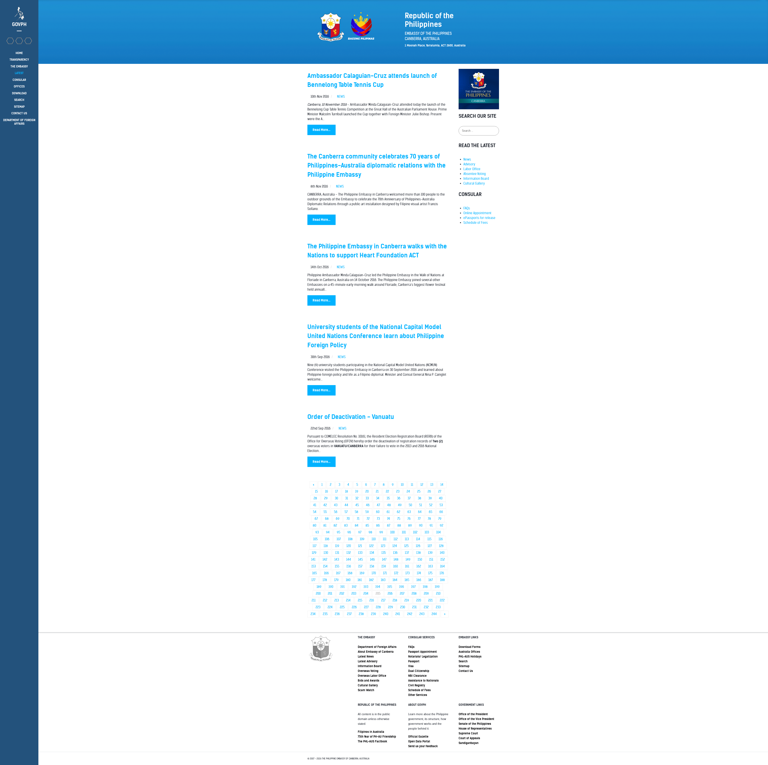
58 (356, 512)
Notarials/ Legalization (423, 656)
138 (418, 553)
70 (348, 519)
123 (383, 546)
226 (354, 607)
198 (425, 587)
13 (431, 485)
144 (348, 559)
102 (415, 532)
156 (348, 566)
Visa (411, 666)
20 (367, 491)
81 (324, 525)
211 (314, 600)
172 (396, 573)
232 (426, 607)
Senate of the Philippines (475, 724)
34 (377, 498)
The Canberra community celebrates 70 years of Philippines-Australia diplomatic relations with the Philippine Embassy (376, 165)
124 (394, 546)
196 (401, 587)
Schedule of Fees (475, 223)
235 (325, 614)
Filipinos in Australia (371, 732)
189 (319, 587)
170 (374, 573)
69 (337, 519)
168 (350, 573)
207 (402, 593)
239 (373, 614)
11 (412, 485)
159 (383, 566)
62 (398, 512)
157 (360, 566)
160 (395, 566)
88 (399, 525)
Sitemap (464, 666)
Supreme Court (468, 733)
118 (326, 546)
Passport (413, 661)
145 (360, 559)
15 (316, 491)
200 (318, 593)
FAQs (466, 208)
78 (429, 519)
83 (346, 525)
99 (381, 532)
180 (348, 580)
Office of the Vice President (476, 719)
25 (418, 491)
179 (336, 580)
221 (430, 600)
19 (356, 491)
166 (326, 573)
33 (367, 498)
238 (361, 614)
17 (336, 491)
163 (430, 566)
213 (336, 600)
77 (419, 519)
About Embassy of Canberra (376, 652)
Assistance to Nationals (423, 680)
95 (338, 532)
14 (441, 485)
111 (384, 539)
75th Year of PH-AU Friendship (377, 736)
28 (315, 498)
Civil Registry (416, 685)
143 (336, 559)
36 (398, 498)
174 (419, 573)
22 (387, 491)
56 (335, 512)
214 (348, 600)
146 (372, 559)
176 (442, 573)
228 (378, 607)
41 (314, 505)
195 (389, 587)
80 (314, 525)
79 (439, 519)
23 (397, 491)
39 (430, 498)
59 (367, 512)
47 (378, 505)
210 (438, 593)
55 (325, 512)
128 (441, 546)
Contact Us (466, 671)
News (467, 159)
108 (350, 539)
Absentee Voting (474, 174)
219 (406, 600)
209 (426, 593)
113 (407, 539)
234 (313, 614)
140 (442, 553)
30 (336, 498)
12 (421, 485)
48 (389, 505)
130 (326, 553)
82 (335, 525)
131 (337, 553)
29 (326, 498)
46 (368, 505)
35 (388, 498)
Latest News (366, 656)
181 (360, 580)
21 (377, 491)
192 (354, 587)
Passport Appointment (422, 652)
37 (409, 498)
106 (327, 539)
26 (429, 491)
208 (414, 593)
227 (366, 607)
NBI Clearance (417, 676)
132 (348, 553)
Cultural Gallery (474, 183)
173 (407, 573)
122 (371, 546)
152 (442, 559)
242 (409, 614)
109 (362, 539)
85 (367, 525)
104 (438, 532)
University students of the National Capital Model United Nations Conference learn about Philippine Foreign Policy (375, 336)
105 (315, 539)
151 (431, 559)
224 (330, 607)
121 (360, 546)
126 (418, 546)
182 (371, 580)
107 (339, 539)
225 (342, 607)
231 (414, 607)
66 (441, 512)
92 (441, 525)
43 (335, 505)
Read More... (321, 130)
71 (358, 519)
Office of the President (473, 714)
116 (441, 539)
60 (377, 512)
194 (377, 587)
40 (440, 498)
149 (408, 559)
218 (395, 600)
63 (409, 512)
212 (325, 600)
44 (346, 505)
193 (366, 587)
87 (388, 525)
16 (326, 491)
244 (434, 614)
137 (407, 553)
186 (418, 580)
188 (442, 580)
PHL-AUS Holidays (470, 656)
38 (419, 498)
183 (383, 580)
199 (437, 587)
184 (395, 580)
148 (396, 559)
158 (372, 566)
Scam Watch (366, 690)
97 (359, 532)
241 (397, 614)
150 (420, 559)
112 (396, 539)
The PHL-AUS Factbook (372, 741)
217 (383, 600)
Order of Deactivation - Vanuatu (350, 417)
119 (337, 546)
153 (313, 566)
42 (325, 505)
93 (317, 532)
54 (314, 512)
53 (441, 505)
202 (341, 593)
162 (418, 566)
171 (385, 573)
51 (420, 505)
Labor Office (471, 169)
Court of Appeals (469, 738)
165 (314, 573)
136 (395, 553)
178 (325, 580)
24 (408, 491)
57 (346, 512)
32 (356, 498)
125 (406, 546)
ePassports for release (479, 218)
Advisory (469, 164)
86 (378, 525)
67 (316, 519)
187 (430, 580)
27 (439, 491)
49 (400, 505)
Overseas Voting (368, 671)
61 (388, 512)
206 (390, 593)
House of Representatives (475, 728)
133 (360, 553)
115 (429, 539)
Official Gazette (418, 736)
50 (410, 505)
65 (430, 512)
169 (362, 573)
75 (398, 519)
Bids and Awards (368, 680)
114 (418, 539)
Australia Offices (469, 652)
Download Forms (469, 647)
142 (325, 559)
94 (328, 532)
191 (342, 587)
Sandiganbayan (468, 743)
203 (353, 593)
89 (410, 525)
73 (378, 519)
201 (330, 593)
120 (348, 546)
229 (390, 607)
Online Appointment (477, 213)
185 (407, 580)
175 (430, 573)
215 (360, 600)
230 (402, 607)
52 (430, 505)
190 (331, 587)
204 (365, 593)
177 (313, 580)
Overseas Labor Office (372, 676)
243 (421, 614)
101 (404, 532)
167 (338, 573)
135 (383, 553)
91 (431, 525)
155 (337, 566)
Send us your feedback (423, 746)
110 (374, 539)
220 (418, 600)
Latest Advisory (367, 661)
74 (388, 519)
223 (318, 607)
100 (392, 532)
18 (346, 491)
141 (313, 559)
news (341, 96)
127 (430, 546)
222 (442, 600)
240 (385, 614)
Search (463, 661)
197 (413, 587)
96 (349, 532)
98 (370, 532)
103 (427, 532)
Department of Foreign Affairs (377, 647)
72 (368, 519)
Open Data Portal (419, 741)
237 (349, 614)
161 (407, 566)
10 (402, 485)
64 (420, 512)
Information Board (476, 179)
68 (327, 519)
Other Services (417, 695)
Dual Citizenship (418, 671)
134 (372, 553)
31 (346, 498)
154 (325, 566)
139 (430, 553)
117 (314, 546)
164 (442, 566)
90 (420, 525)
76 (409, 519)
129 (314, 553)
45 (357, 505)
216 (371, 600)
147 (384, 559)
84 (356, 525)
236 (337, 614)
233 (438, 607)
